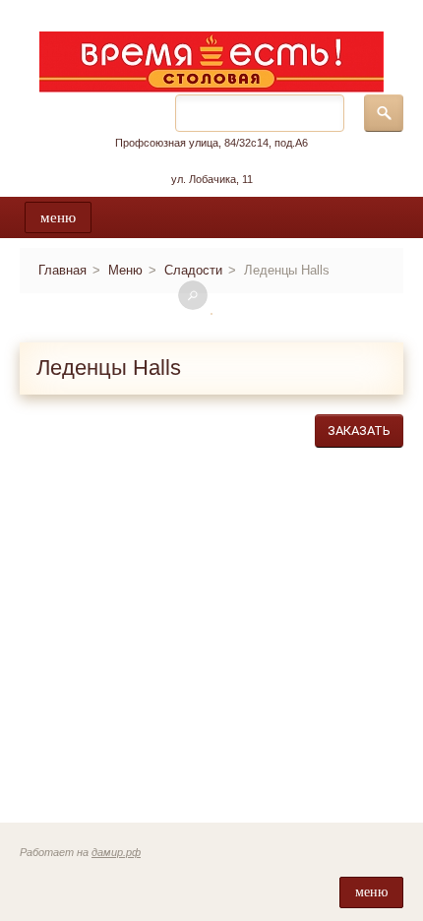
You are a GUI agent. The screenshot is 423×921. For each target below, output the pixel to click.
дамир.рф (116, 852)
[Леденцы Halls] (211, 314)
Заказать (359, 430)
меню (58, 217)
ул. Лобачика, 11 (212, 179)
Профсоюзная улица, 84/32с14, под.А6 (211, 143)
